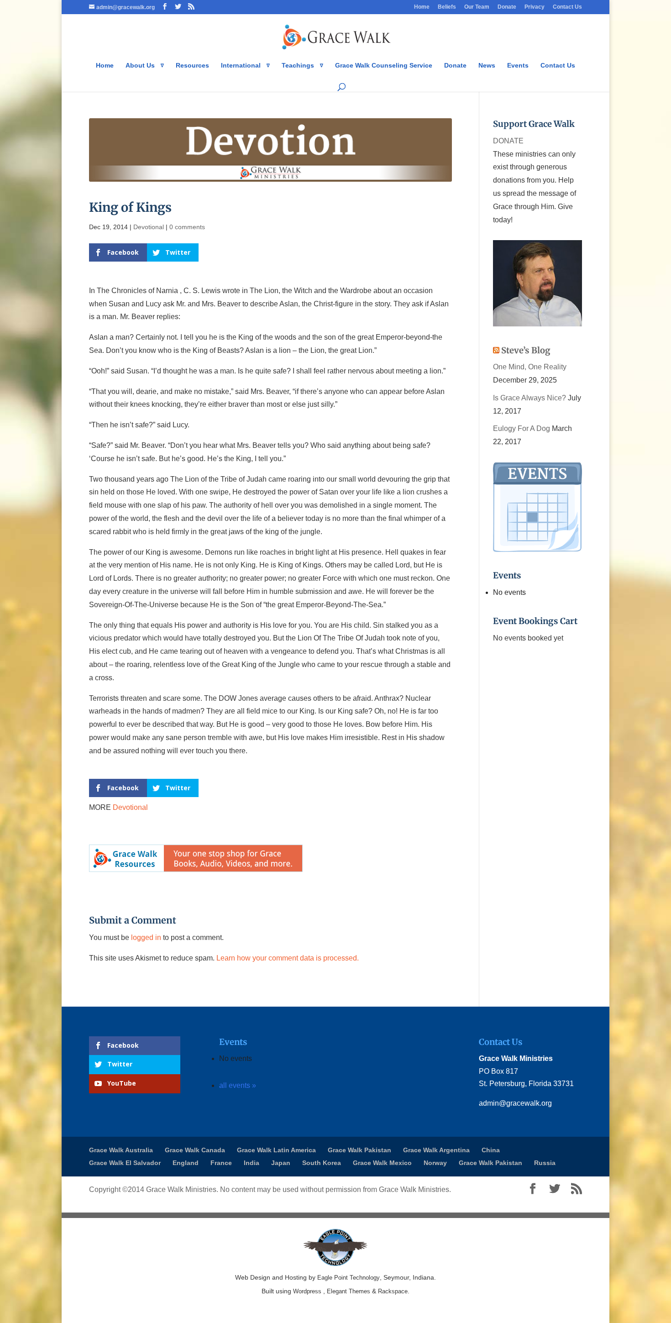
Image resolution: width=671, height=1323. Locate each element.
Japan (280, 1162)
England (186, 1162)
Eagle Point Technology (348, 1277)
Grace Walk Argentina (436, 1150)
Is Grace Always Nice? (529, 398)
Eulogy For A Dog (521, 428)
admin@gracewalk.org (515, 1103)
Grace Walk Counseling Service (383, 65)
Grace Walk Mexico (382, 1162)
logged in (146, 937)
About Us (140, 65)
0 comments (187, 227)
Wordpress (307, 1291)
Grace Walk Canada (195, 1150)
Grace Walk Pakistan (359, 1150)
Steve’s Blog (525, 350)
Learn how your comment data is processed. (287, 958)
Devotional (148, 227)
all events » (237, 1085)
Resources (192, 65)
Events (518, 65)
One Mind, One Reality (529, 367)
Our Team (476, 7)
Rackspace (393, 1291)
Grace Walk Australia (121, 1150)
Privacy (534, 7)
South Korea (321, 1162)
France (221, 1162)
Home (422, 7)
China (491, 1150)
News (486, 65)
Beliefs (447, 7)
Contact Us (567, 7)
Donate (507, 7)
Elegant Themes (348, 1291)
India (251, 1162)
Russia (545, 1162)
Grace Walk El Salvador (125, 1162)
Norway (435, 1162)
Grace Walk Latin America (276, 1150)
